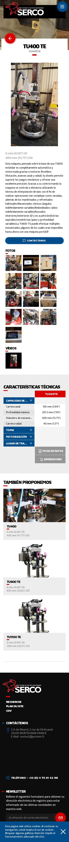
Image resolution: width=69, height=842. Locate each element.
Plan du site (14, 706)
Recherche (13, 702)
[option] (51, 427)
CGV (9, 710)
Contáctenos (36, 240)
